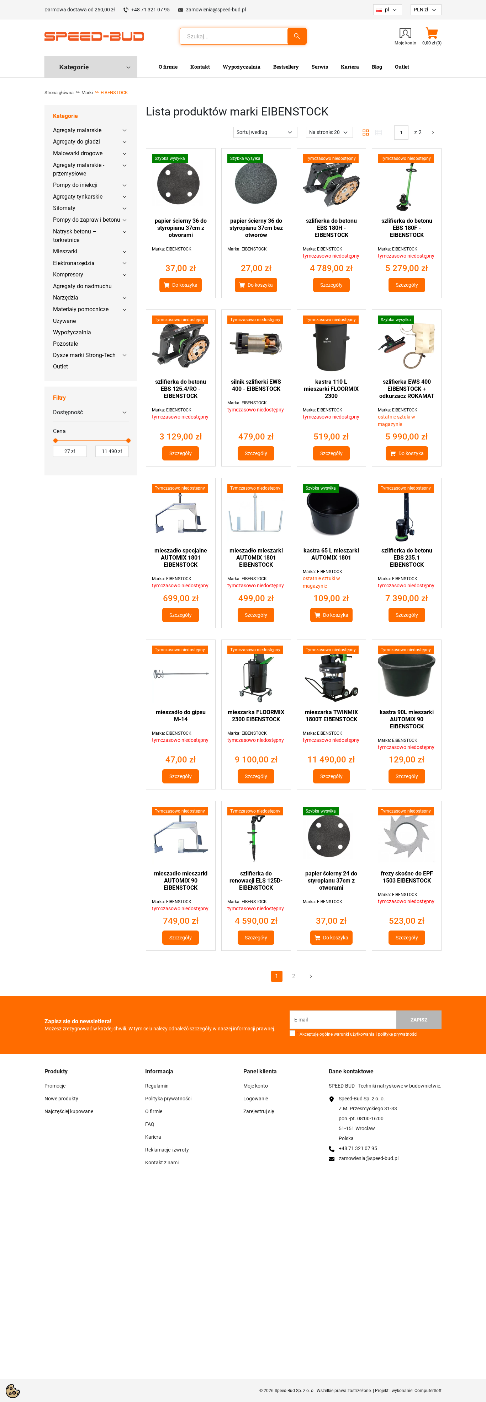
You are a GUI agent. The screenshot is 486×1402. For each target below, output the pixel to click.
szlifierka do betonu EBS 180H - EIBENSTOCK (331, 227)
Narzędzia (65, 297)
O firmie (153, 1111)
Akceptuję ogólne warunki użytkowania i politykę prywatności (357, 1034)
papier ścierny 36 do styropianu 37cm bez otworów (256, 227)
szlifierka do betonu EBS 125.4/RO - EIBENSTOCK (180, 388)
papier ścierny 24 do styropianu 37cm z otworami (331, 880)
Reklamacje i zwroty (167, 1150)
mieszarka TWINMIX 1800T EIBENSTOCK (331, 716)
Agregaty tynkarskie (77, 196)
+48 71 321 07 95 (150, 9)
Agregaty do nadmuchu (82, 286)
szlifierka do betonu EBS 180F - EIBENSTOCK (406, 227)
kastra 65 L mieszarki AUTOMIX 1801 (331, 554)
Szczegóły (331, 285)
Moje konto (255, 1086)
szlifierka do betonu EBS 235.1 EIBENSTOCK (406, 557)
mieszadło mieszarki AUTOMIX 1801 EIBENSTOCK (256, 557)
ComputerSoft (428, 1390)
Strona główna (59, 92)
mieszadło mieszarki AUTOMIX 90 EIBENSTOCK (180, 880)
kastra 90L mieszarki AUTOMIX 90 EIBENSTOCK (407, 719)
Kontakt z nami (162, 1162)
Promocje (54, 1086)
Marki (87, 92)
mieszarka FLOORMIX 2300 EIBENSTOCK (256, 716)
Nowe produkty (61, 1098)
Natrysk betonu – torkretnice (74, 235)
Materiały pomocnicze (81, 309)
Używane (64, 321)
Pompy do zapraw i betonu (86, 219)
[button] (432, 36)
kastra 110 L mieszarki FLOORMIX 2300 (331, 388)
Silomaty (64, 208)
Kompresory (68, 274)
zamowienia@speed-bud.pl (216, 9)
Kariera (153, 1137)
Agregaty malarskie (77, 130)
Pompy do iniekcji (75, 185)
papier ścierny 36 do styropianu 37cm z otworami (181, 227)
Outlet (60, 366)
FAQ (149, 1124)
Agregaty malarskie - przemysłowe (78, 169)
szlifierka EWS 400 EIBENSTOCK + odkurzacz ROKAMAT (406, 388)
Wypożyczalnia (72, 332)
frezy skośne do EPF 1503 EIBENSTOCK (407, 877)
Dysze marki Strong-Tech (84, 355)
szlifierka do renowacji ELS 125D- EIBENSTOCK (255, 880)
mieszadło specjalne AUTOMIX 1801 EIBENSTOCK (180, 557)
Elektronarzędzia (74, 263)
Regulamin (157, 1086)
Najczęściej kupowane (68, 1111)
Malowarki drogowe (77, 153)
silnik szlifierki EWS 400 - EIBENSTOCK (256, 385)
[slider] (55, 440)
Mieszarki (65, 251)
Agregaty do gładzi (76, 141)
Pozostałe (65, 343)
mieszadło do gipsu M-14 (181, 716)
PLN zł (421, 9)
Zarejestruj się (258, 1111)
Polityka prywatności (168, 1098)
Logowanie (255, 1098)
